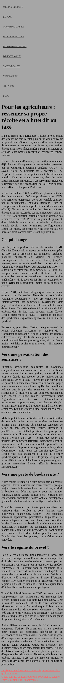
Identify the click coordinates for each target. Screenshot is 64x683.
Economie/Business (14, 46)
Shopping (8, 86)
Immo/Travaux (12, 56)
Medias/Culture (13, 7)
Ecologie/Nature (13, 36)
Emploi (7, 16)
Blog (6, 95)
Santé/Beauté (11, 66)
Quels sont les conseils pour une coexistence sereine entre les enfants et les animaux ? (30, 678)
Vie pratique (10, 76)
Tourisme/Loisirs (13, 26)
